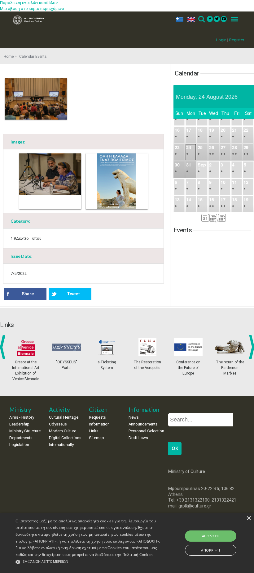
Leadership (19, 424)
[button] (87, 562)
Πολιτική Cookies (138, 554)
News (134, 417)
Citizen (98, 409)
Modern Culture (62, 431)
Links (94, 431)
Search (201, 19)
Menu (233, 19)
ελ (178, 19)
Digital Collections (65, 437)
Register (236, 40)
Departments (21, 437)
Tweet (73, 293)
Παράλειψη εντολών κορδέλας (29, 2)
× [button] (248, 518)
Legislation (19, 444)
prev (4, 347)
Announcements (143, 424)
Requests (97, 417)
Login (221, 40)
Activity (59, 409)
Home (9, 56)
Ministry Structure (25, 431)
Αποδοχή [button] (211, 536)
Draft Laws (138, 437)
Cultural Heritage (63, 417)
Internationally (61, 444)
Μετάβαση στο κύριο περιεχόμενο (32, 8)
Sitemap (96, 437)
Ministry (20, 409)
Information (99, 424)
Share (28, 293)
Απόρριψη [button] (210, 550)
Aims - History (21, 417)
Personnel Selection (146, 431)
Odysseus (58, 424)
